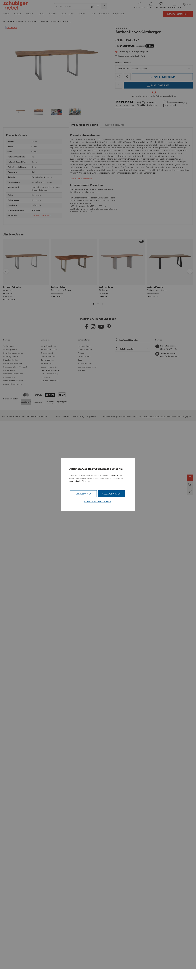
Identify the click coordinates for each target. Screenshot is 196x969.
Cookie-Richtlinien (83, 481)
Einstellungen (83, 494)
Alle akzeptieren (111, 494)
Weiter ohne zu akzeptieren (97, 501)
